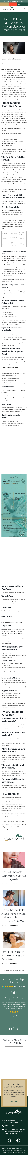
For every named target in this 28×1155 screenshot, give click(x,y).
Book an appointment (20, 824)
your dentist (17, 324)
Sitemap (18, 1150)
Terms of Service (12, 1152)
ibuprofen (17, 210)
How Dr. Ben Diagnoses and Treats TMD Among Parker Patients (12, 955)
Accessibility (21, 1152)
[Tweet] (2, 63)
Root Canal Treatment (9, 367)
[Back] (3, 39)
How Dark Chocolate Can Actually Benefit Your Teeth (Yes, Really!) (13, 875)
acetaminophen (5, 212)
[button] (24, 8)
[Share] (6, 63)
